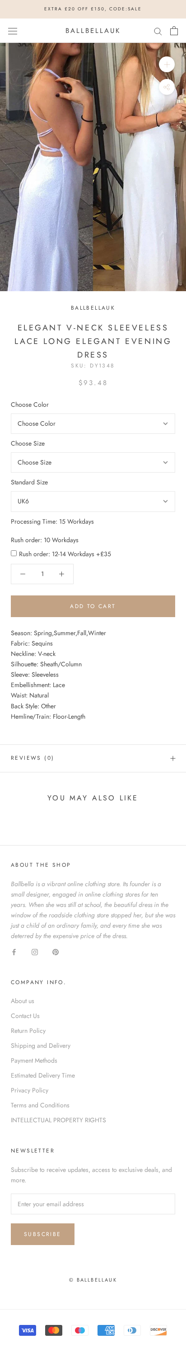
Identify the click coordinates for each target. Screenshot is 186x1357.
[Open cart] (174, 30)
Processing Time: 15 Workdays (52, 521)
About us (22, 1000)
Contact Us (25, 1015)
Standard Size (29, 482)
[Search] (158, 30)
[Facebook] (14, 951)
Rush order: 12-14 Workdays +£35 (65, 553)
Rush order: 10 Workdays (45, 539)
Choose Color (30, 404)
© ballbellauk (93, 1279)
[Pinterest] (55, 951)
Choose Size (28, 443)
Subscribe (42, 1234)
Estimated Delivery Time (43, 1075)
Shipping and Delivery (40, 1045)
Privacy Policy (29, 1090)
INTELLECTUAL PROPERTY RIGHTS (58, 1120)
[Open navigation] (12, 30)
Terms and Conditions (40, 1105)
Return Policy (28, 1030)
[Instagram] (35, 951)
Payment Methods (34, 1060)
